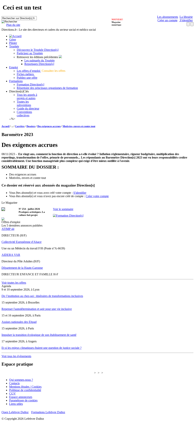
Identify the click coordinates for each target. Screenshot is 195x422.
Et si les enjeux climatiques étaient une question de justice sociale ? (42, 347)
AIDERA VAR (11, 254)
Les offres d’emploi (29, 70)
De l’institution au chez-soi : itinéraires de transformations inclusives (42, 296)
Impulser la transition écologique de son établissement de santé (39, 334)
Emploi (13, 67)
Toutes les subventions (24, 103)
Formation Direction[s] (30, 84)
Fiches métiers (26, 74)
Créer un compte (167, 20)
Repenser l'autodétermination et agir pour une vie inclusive (37, 309)
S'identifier (186, 20)
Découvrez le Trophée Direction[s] (37, 49)
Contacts (14, 383)
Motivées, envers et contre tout (79, 126)
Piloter (13, 43)
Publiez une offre (27, 77)
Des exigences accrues (49, 126)
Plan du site (13, 24)
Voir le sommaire (63, 209)
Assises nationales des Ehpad (19, 322)
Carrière (20, 126)
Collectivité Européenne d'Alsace (22, 241)
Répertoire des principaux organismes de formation (47, 88)
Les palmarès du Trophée (39, 60)
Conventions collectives (24, 113)
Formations (16, 81)
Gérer (12, 39)
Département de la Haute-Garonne (22, 267)
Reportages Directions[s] (39, 64)
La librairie (186, 16)
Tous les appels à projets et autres (27, 96)
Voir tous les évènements (16, 356)
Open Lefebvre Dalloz (15, 412)
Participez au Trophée (30, 53)
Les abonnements (167, 16)
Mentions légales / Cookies (25, 386)
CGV (12, 393)
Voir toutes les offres (14, 282)
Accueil (6, 126)
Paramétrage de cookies (23, 400)
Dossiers (30, 126)
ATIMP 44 (8, 229)
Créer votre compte (97, 196)
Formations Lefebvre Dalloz (48, 412)
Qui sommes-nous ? (21, 379)
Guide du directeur (28, 108)
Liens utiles (16, 403)
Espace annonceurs (20, 397)
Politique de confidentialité (25, 390)
